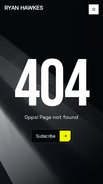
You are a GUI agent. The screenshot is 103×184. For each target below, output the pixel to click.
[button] (94, 9)
